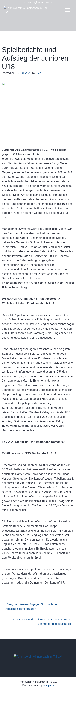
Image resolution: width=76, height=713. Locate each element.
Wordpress (48, 685)
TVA (38, 72)
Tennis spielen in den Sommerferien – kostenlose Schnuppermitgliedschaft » (40, 621)
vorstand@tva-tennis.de (38, 2)
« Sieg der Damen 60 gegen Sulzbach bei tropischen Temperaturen (31, 606)
